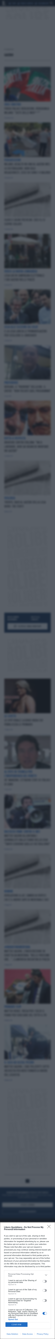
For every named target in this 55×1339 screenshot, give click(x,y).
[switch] (45, 1281)
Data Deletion (12, 1334)
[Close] (49, 1227)
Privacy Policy (42, 1334)
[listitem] (27, 1275)
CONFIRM (16, 1325)
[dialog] (27, 1280)
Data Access (27, 1334)
